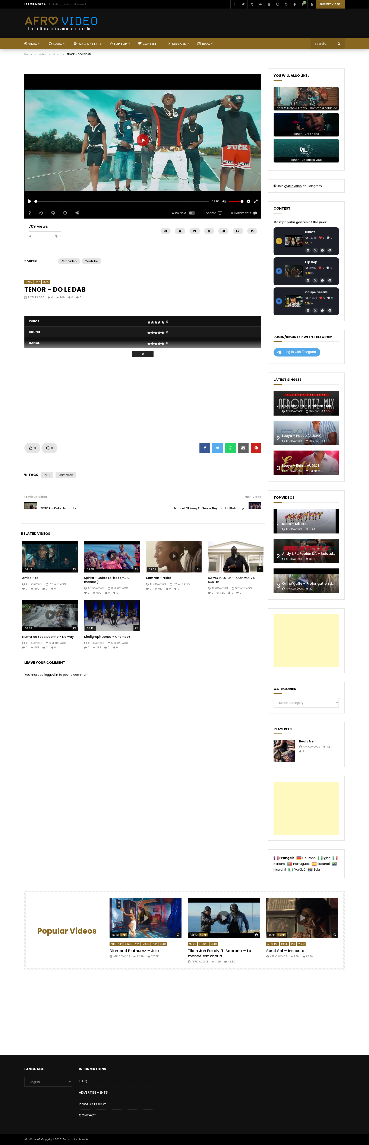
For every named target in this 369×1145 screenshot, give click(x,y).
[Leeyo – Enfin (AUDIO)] (306, 463)
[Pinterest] (329, 250)
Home (28, 54)
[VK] (260, 4)
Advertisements (93, 1092)
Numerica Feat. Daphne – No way (48, 637)
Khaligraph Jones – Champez (107, 637)
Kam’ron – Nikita (158, 578)
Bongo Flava (131, 944)
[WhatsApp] (322, 250)
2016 (47, 475)
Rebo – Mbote (294, 523)
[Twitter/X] (315, 250)
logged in (51, 675)
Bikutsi (310, 232)
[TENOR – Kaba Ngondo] (30, 508)
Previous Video (35, 497)
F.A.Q (83, 1081)
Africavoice (34, 584)
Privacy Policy (92, 1104)
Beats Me (306, 741)
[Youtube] (269, 4)
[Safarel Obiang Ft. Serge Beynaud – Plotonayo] (255, 508)
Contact (87, 1115)
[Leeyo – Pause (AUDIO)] (306, 433)
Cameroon (66, 475)
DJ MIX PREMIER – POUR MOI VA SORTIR (231, 580)
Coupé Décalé (316, 292)
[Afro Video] (61, 23)
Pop (154, 944)
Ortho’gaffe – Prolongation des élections (317, 583)
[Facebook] (234, 4)
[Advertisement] (102, 70)
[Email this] (243, 448)
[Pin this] (256, 448)
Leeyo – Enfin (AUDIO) (300, 465)
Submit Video (330, 4)
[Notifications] (294, 4)
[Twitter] (243, 4)
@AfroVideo (293, 186)
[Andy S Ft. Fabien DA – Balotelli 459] (306, 551)
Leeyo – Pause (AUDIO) (302, 435)
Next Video (253, 497)
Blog (205, 44)
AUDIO (57, 44)
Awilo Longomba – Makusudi (67, 4)
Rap (37, 281)
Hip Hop (311, 262)
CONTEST (149, 44)
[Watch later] (286, 4)
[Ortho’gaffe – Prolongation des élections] (306, 580)
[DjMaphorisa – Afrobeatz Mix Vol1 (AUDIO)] (306, 403)
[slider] (121, 201)
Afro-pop (116, 944)
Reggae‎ (203, 944)
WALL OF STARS (89, 44)
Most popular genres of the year (300, 222)
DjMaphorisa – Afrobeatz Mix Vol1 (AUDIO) (318, 405)
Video (42, 54)
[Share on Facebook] (204, 448)
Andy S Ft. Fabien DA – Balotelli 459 (312, 553)
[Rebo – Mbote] (306, 521)
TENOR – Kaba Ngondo (58, 508)
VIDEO (32, 44)
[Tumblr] (251, 4)
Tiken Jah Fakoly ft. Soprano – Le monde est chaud (219, 953)
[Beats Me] (284, 751)
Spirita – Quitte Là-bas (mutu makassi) (107, 580)
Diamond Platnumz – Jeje (134, 950)
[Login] (311, 4)
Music (56, 54)
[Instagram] (277, 4)
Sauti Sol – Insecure (285, 950)
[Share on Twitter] (217, 448)
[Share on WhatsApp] (230, 448)
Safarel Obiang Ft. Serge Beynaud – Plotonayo (209, 508)
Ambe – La (30, 578)
